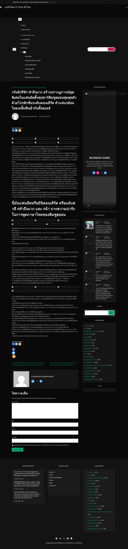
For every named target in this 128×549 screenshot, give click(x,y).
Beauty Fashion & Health (92, 331)
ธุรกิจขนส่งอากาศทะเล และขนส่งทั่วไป (96, 365)
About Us (52, 472)
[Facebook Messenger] (16, 130)
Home (23, 25)
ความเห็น (15, 402)
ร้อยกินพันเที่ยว (41, 87)
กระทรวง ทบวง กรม (91, 359)
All (12, 87)
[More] (20, 130)
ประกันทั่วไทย (89, 368)
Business (17, 87)
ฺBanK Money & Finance (92, 379)
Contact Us (52, 485)
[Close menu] (20, 19)
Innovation (24, 87)
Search (111, 49)
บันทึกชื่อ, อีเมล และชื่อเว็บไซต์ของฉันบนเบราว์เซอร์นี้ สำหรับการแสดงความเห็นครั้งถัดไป (41, 445)
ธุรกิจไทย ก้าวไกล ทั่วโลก (18, 7)
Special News (32, 87)
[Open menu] (14, 49)
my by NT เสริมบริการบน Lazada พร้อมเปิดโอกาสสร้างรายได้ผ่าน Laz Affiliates (104, 277)
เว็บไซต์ (14, 437)
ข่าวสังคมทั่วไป (89, 362)
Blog (50, 483)
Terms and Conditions (55, 477)
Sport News (88, 351)
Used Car (88, 357)
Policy (51, 475)
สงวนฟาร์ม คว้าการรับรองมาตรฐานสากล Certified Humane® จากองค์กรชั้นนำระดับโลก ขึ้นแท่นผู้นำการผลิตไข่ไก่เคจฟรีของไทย (104, 229)
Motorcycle (88, 342)
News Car (88, 345)
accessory (88, 326)
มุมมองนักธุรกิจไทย (91, 371)
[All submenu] (24, 52)
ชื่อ (13, 421)
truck (86, 354)
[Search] (111, 313)
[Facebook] (13, 130)
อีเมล (14, 429)
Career (51, 480)
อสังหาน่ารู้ (88, 376)
